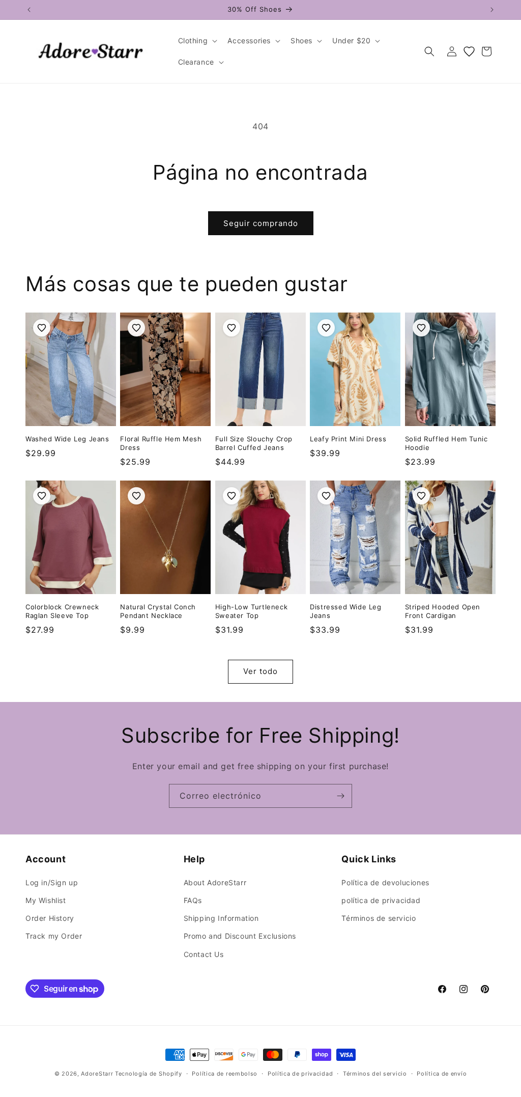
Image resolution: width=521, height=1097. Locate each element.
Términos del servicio (375, 1073)
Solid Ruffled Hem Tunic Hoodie (446, 443)
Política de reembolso (224, 1073)
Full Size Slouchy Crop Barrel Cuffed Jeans (254, 443)
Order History (49, 918)
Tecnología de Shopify (148, 1073)
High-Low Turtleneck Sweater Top (251, 611)
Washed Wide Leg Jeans (67, 439)
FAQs (193, 900)
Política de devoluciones (385, 882)
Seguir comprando (260, 223)
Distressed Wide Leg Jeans (345, 611)
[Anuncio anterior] (29, 9)
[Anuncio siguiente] (492, 9)
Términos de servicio (378, 918)
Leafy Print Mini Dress (348, 439)
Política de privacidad (300, 1073)
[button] (197, 40)
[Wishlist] (469, 51)
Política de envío (442, 1073)
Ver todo (260, 671)
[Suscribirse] (340, 796)
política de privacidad (380, 900)
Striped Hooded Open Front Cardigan (442, 611)
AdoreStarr (97, 1073)
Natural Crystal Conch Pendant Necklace (158, 611)
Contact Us (204, 954)
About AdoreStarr (215, 882)
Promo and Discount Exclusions (240, 936)
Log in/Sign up (51, 882)
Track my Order (53, 936)
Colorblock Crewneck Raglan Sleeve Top (62, 611)
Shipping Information (221, 918)
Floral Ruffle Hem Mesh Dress (160, 443)
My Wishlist (45, 900)
